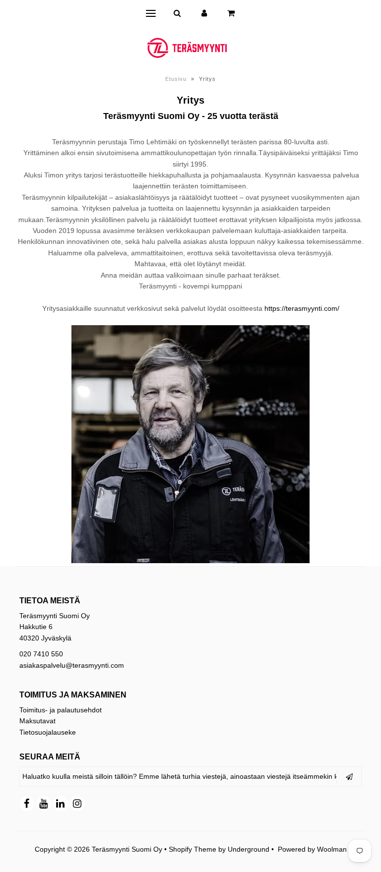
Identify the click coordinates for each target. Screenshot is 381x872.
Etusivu (176, 79)
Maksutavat (37, 721)
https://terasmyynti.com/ (301, 308)
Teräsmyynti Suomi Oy (127, 849)
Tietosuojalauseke (47, 732)
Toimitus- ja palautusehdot (60, 710)
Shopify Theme (192, 849)
